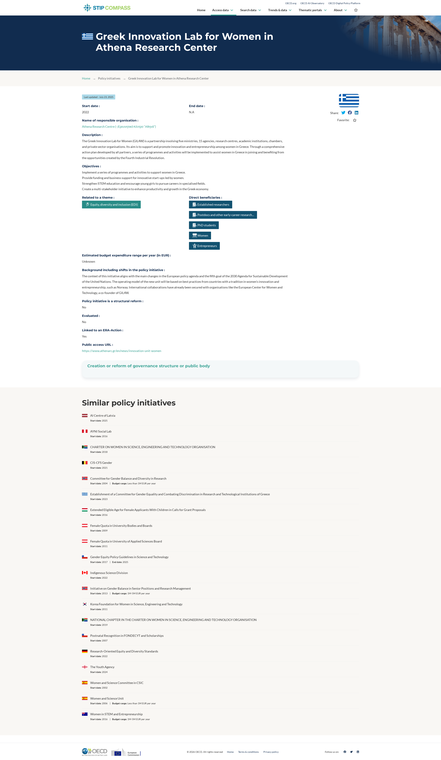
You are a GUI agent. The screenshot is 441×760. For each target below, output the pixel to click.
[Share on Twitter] (343, 112)
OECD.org (290, 3)
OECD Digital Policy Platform (344, 3)
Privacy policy (271, 751)
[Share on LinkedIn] (356, 112)
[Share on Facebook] (349, 112)
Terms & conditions (248, 751)
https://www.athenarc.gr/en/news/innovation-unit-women (121, 351)
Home (86, 78)
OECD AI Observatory (312, 3)
